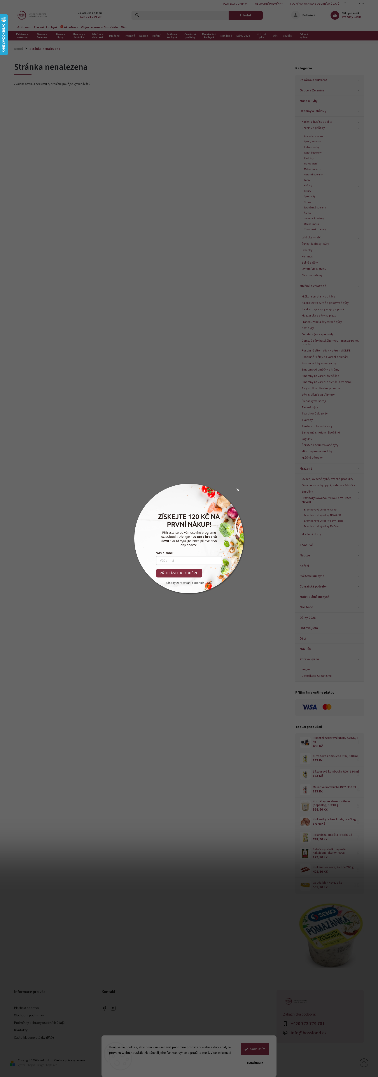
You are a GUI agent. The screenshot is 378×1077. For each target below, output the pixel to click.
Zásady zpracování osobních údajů (189, 583)
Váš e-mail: (164, 553)
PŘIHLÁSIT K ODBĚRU (179, 573)
